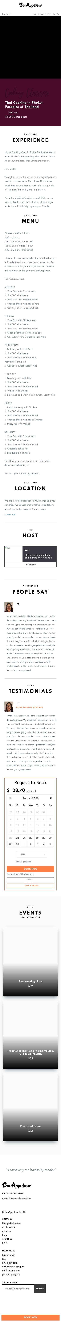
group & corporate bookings (16, 1198)
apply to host (8, 1227)
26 (30, 837)
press (4, 1243)
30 (10, 844)
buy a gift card (9, 1263)
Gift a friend (31, 886)
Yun (27, 550)
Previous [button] (6, 44)
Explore (5, 14)
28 (43, 837)
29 (50, 837)
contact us (7, 1239)
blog (4, 1235)
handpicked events (11, 1223)
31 (17, 844)
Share (30, 880)
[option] (30, 47)
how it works (8, 1255)
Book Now (30, 869)
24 (17, 837)
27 (37, 837)
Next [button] (54, 44)
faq (4, 1259)
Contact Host (10, 515)
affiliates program (11, 1270)
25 (24, 837)
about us (6, 1231)
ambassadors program (13, 1267)
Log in (48, 14)
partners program (11, 1274)
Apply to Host (37, 14)
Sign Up (56, 14)
